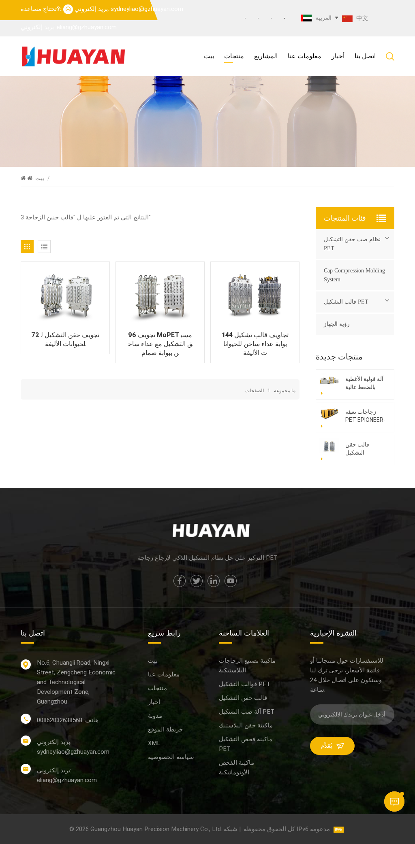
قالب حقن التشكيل (243, 698)
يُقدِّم (326, 745)
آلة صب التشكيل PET (246, 711)
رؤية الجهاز (337, 324)
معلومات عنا (304, 56)
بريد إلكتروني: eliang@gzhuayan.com (69, 27)
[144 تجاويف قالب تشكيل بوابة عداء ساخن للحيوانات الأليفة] (255, 296)
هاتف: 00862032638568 (67, 720)
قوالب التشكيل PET (244, 684)
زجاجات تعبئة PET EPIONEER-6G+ (365, 416)
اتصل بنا (365, 56)
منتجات (234, 56)
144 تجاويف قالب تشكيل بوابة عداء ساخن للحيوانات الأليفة (255, 344)
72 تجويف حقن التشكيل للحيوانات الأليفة (65, 339)
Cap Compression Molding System (354, 275)
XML (154, 743)
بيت (209, 56)
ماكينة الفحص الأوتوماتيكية (236, 767)
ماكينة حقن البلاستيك (246, 725)
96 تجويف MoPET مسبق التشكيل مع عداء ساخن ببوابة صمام (160, 344)
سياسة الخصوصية (171, 757)
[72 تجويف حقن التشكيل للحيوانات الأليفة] (65, 296)
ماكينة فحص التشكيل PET (245, 744)
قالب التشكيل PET (346, 302)
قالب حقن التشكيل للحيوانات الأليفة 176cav (364, 449)
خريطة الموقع (165, 729)
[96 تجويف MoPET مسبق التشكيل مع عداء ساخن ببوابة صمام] (160, 296)
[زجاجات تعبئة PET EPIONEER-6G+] (329, 413)
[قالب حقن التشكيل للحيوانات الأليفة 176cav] (329, 445)
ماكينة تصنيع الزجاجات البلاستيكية (247, 665)
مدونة (155, 715)
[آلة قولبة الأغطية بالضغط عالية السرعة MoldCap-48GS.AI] (329, 380)
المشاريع (266, 56)
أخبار (338, 56)
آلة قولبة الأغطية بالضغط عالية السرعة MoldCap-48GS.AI (364, 383)
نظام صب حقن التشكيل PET (352, 243)
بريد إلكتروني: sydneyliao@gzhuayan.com (129, 9)
